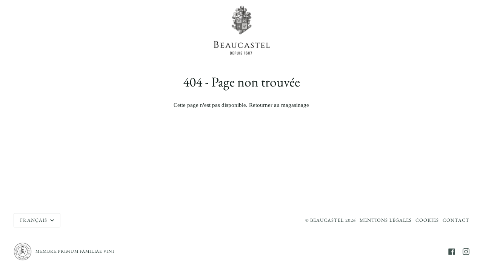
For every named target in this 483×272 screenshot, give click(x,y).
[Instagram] (466, 251)
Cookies (427, 220)
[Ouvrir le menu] (25, 30)
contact (456, 220)
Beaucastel (327, 220)
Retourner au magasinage (279, 105)
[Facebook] (451, 251)
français (34, 220)
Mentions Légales (386, 220)
